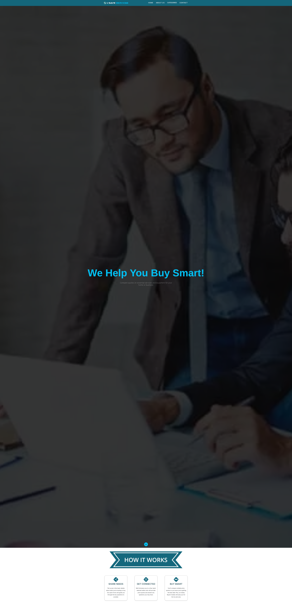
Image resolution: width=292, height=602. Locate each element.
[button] (116, 3)
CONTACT (184, 3)
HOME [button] (150, 3)
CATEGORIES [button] (172, 3)
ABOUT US (160, 3)
